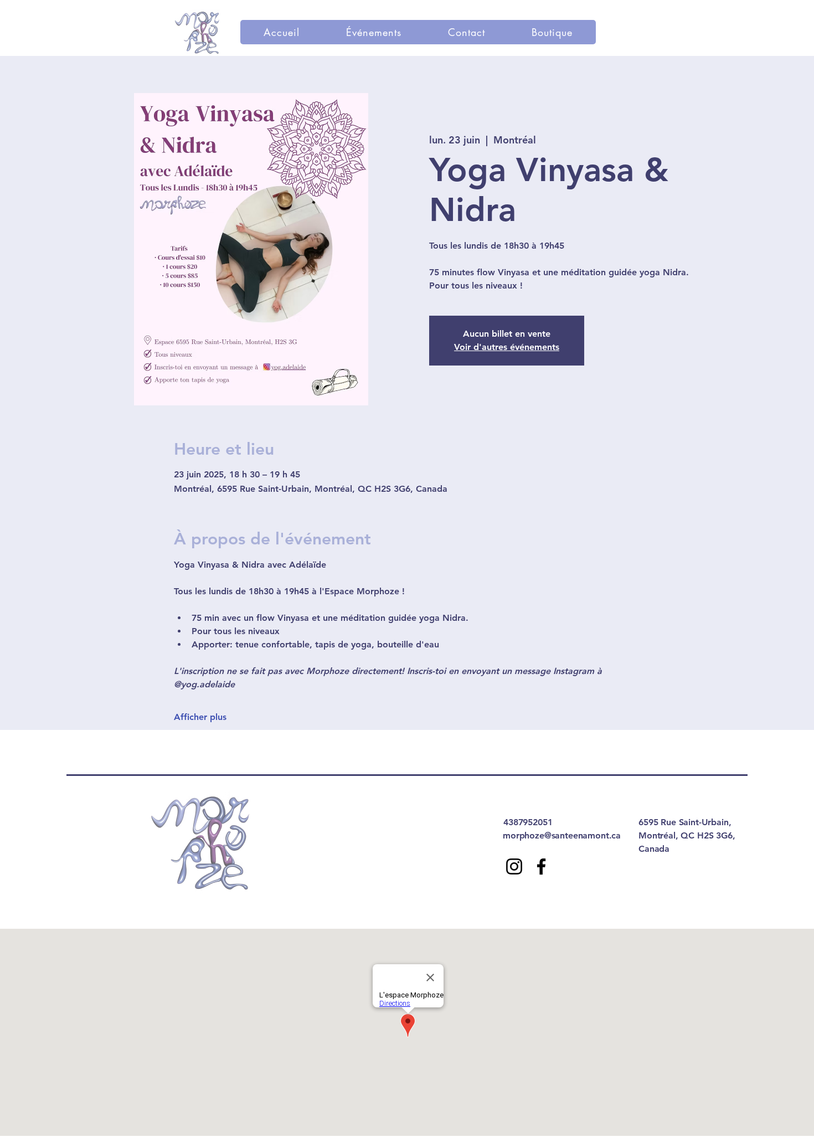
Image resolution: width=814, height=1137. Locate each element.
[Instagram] (514, 866)
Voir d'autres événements (506, 347)
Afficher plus (200, 717)
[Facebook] (541, 866)
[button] (374, 32)
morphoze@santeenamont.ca (562, 835)
